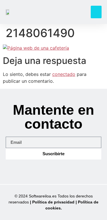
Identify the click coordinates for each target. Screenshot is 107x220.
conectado (63, 74)
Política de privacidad (53, 202)
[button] (96, 12)
